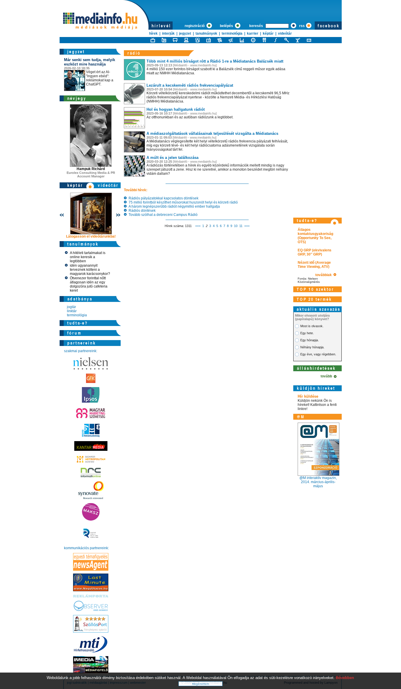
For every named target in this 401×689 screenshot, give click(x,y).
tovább (327, 376)
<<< (198, 226)
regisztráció (195, 26)
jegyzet (185, 33)
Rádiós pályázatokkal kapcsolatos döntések (162, 198)
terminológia (232, 33)
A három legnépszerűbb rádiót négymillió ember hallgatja (173, 206)
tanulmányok (206, 33)
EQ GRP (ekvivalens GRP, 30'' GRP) (314, 252)
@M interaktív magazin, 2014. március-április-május (318, 482)
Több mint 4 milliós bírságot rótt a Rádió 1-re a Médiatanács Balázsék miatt (214, 61)
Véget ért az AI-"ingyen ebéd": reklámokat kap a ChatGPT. (89, 72)
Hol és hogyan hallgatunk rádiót (175, 109)
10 (235, 226)
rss (302, 26)
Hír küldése (308, 396)
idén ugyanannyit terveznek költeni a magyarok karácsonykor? (90, 269)
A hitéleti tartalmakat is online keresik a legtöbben (87, 257)
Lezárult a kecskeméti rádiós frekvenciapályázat (189, 85)
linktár (72, 311)
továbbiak (324, 275)
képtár (268, 33)
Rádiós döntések (141, 211)
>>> (247, 226)
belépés (227, 26)
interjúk (168, 33)
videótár (285, 33)
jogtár (71, 307)
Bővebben (345, 677)
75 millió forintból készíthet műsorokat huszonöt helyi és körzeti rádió (182, 202)
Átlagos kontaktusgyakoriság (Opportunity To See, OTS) (315, 236)
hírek (153, 33)
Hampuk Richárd (91, 169)
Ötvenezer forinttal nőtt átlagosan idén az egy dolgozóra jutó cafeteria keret (88, 284)
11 (240, 226)
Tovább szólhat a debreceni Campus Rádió (162, 215)
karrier (252, 33)
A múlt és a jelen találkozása (172, 157)
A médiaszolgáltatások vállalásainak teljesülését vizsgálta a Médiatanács (212, 133)
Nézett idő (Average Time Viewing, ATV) (314, 265)
